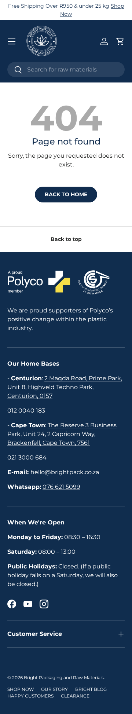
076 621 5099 (61, 486)
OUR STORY (54, 689)
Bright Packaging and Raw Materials (64, 677)
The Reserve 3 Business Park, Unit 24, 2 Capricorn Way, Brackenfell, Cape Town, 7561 (62, 434)
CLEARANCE (75, 696)
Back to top (66, 239)
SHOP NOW (20, 689)
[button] (120, 41)
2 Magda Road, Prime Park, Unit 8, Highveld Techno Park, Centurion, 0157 (64, 387)
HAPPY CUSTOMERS (30, 696)
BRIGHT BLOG (91, 689)
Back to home (66, 194)
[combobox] (66, 69)
